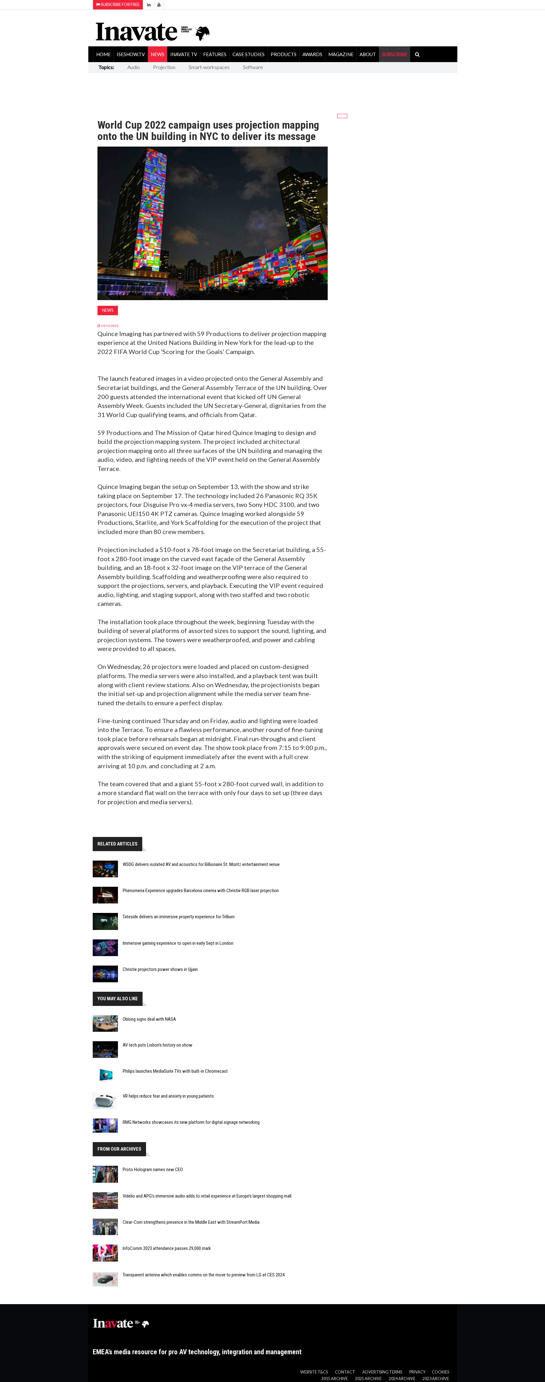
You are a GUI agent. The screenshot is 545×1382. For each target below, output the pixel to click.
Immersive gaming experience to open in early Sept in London (178, 943)
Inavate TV (183, 54)
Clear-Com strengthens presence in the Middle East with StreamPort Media (191, 1222)
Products (283, 54)
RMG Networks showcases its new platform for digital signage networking (191, 1122)
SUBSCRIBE (394, 54)
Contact (345, 1372)
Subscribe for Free (120, 4)
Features (214, 54)
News (157, 54)
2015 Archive (334, 1378)
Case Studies (248, 54)
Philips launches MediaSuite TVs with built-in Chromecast (175, 1071)
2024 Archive (402, 1378)
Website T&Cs (314, 1372)
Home (103, 54)
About (368, 54)
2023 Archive (436, 1378)
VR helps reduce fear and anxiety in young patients (168, 1096)
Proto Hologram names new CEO (153, 1169)
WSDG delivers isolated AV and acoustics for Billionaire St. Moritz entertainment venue (201, 864)
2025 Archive (368, 1378)
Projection (164, 67)
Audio (133, 67)
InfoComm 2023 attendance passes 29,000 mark (167, 1248)
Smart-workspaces (209, 67)
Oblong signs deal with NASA (149, 1019)
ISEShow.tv (131, 54)
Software (253, 67)
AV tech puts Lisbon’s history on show (157, 1045)
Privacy (417, 1372)
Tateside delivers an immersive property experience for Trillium (179, 917)
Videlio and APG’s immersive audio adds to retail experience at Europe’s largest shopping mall (207, 1196)
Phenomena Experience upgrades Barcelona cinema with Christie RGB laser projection (201, 890)
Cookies (440, 1372)
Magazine (341, 54)
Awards (312, 54)
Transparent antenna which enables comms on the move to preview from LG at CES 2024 (203, 1275)
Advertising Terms (382, 1372)
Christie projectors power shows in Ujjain (160, 969)
